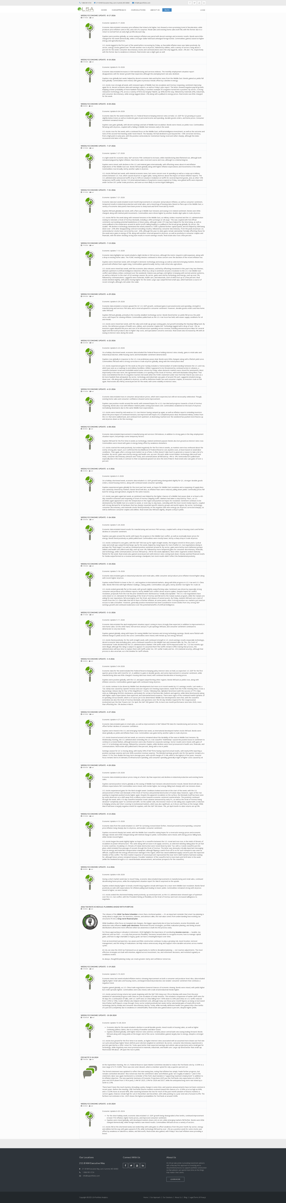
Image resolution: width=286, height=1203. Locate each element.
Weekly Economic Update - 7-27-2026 (98, 146)
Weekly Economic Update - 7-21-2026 (98, 190)
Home (104, 10)
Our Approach (119, 10)
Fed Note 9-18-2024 (89, 1057)
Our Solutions (138, 10)
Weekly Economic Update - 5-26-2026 (98, 517)
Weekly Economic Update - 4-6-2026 (97, 867)
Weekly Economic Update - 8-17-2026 (98, 15)
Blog (167, 10)
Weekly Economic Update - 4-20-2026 (98, 765)
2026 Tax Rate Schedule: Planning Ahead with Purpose (107, 907)
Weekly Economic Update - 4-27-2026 (98, 712)
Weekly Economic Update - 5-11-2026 (98, 612)
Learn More (175, 1179)
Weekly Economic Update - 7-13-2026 (98, 243)
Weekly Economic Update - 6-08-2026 (98, 427)
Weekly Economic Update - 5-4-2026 (97, 659)
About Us (155, 10)
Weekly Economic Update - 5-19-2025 (98, 966)
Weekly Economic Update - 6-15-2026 (98, 389)
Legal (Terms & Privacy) (197, 1197)
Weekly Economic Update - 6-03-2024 (98, 1104)
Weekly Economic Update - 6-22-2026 (98, 340)
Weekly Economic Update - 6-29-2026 (98, 294)
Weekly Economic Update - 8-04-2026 (98, 104)
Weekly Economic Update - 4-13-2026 (98, 814)
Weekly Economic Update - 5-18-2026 (98, 564)
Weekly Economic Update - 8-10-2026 (98, 59)
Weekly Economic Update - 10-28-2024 (98, 1015)
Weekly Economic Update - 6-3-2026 (97, 469)
